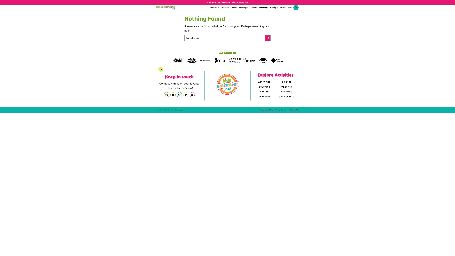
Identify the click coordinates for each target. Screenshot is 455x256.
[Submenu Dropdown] (218, 8)
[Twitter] (185, 94)
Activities (213, 8)
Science (253, 8)
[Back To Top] (160, 69)
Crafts (233, 8)
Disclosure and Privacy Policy (270, 110)
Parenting (263, 8)
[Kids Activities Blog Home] (165, 7)
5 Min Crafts (286, 97)
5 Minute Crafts (285, 8)
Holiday (273, 8)
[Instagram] (166, 94)
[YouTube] (173, 94)
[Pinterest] (192, 94)
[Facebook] (179, 94)
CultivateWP (294, 110)
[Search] (296, 7)
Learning (242, 8)
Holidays (286, 92)
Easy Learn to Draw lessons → (234, 2)
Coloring (224, 8)
